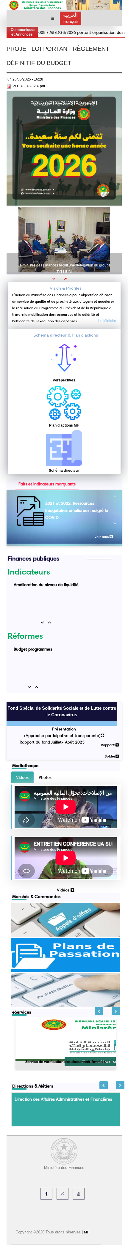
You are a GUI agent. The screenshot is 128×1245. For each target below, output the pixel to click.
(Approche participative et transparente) (62, 735)
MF (86, 1232)
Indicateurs (29, 572)
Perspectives (64, 380)
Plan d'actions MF (64, 425)
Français (70, 21)
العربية (70, 15)
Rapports (108, 745)
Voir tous (102, 536)
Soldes (110, 756)
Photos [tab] (45, 777)
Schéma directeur (64, 470)
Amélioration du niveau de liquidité (46, 584)
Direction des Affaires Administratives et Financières (63, 1099)
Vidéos (64, 890)
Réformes (25, 636)
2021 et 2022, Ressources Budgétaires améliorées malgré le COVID (76, 510)
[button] (56, 278)
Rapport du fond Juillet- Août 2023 (52, 742)
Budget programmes (33, 649)
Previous (99, 1011)
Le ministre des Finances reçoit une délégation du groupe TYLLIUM (64, 268)
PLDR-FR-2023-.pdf (29, 86)
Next (116, 1011)
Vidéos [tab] (22, 777)
